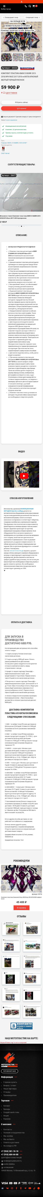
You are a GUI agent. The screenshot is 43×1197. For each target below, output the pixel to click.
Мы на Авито (8, 1139)
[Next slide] (38, 37)
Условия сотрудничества (13, 1133)
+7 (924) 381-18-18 (9, 1151)
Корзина (6, 1119)
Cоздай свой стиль (11, 1112)
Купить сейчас (22, 102)
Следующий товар (32, 17)
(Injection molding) (17, 511)
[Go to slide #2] (18, 57)
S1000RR (15, 143)
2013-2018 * (23, 143)
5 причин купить (10, 1082)
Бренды (6, 1109)
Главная (4, 143)
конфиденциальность (12, 1161)
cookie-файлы (9, 1164)
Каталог (6, 1106)
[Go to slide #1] (6, 57)
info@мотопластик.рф (12, 1157)
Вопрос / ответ (9, 1085)
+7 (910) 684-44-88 (9, 1154)
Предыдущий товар (11, 17)
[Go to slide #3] (29, 57)
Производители (9, 1095)
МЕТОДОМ (7, 511)
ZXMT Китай (5, 153)
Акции (6, 1116)
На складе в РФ (9, 1146)
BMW (9, 143)
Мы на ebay (8, 1136)
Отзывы (6, 1092)
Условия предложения (11, 120)
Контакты (7, 1129)
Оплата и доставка (11, 1142)
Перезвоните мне (9, 1071)
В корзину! (22, 108)
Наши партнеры (10, 1089)
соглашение (8, 1167)
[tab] (16, 226)
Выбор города (15, 9)
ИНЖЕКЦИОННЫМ (27, 509)
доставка (11, 92)
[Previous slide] (4, 37)
